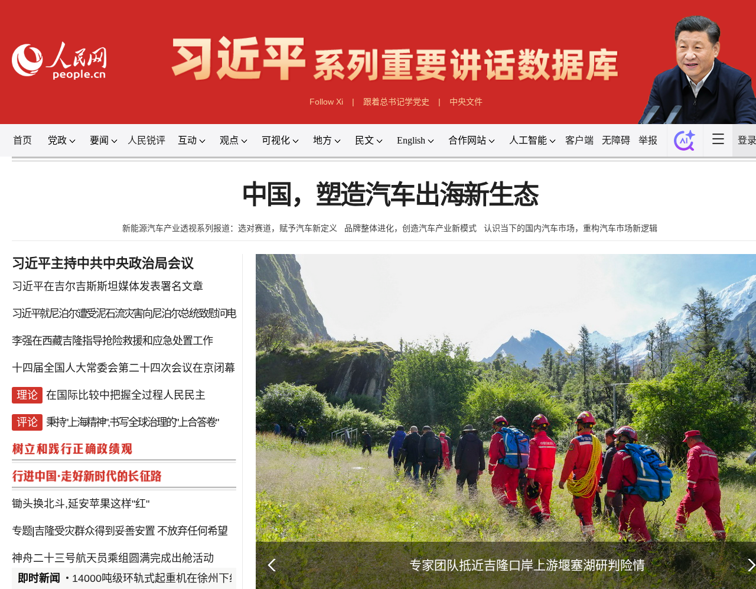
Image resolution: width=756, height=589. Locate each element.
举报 (647, 140)
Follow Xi (326, 101)
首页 (22, 140)
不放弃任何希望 (192, 531)
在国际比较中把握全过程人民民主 (126, 395)
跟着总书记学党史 (396, 101)
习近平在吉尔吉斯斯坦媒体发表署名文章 (107, 286)
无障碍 (616, 140)
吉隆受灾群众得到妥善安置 (94, 531)
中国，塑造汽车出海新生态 (390, 195)
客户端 (579, 140)
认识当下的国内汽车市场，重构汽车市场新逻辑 (570, 228)
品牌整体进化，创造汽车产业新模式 (410, 228)
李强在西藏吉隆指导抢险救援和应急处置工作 (112, 341)
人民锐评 (146, 140)
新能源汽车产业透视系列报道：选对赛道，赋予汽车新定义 (229, 228)
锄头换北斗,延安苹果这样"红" (80, 504)
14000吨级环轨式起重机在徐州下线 (156, 578)
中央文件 (466, 101)
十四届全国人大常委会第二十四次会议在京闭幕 (123, 368)
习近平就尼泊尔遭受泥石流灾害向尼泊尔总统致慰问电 (124, 314)
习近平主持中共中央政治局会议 (103, 263)
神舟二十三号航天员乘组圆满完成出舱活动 (113, 558)
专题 (22, 531)
